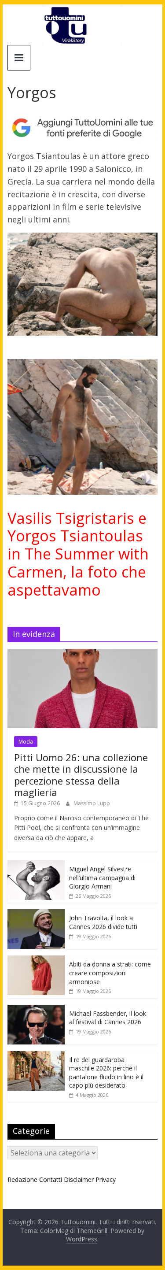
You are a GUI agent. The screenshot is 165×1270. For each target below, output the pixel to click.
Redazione (22, 1179)
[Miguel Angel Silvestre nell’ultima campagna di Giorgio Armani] (36, 865)
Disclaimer (79, 1179)
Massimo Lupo (91, 803)
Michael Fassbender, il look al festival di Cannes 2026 (107, 1017)
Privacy (105, 1179)
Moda (25, 741)
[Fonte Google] (82, 128)
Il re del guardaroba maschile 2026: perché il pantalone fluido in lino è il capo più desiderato (106, 1072)
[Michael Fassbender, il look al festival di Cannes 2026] (36, 1009)
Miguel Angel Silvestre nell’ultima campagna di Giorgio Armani (102, 877)
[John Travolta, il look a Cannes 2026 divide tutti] (36, 914)
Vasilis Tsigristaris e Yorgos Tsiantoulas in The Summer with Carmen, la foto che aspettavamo (78, 554)
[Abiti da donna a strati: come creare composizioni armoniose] (36, 960)
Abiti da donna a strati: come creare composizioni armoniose (110, 972)
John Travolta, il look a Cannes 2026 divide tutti (103, 922)
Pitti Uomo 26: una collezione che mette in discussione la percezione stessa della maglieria (81, 775)
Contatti (50, 1179)
